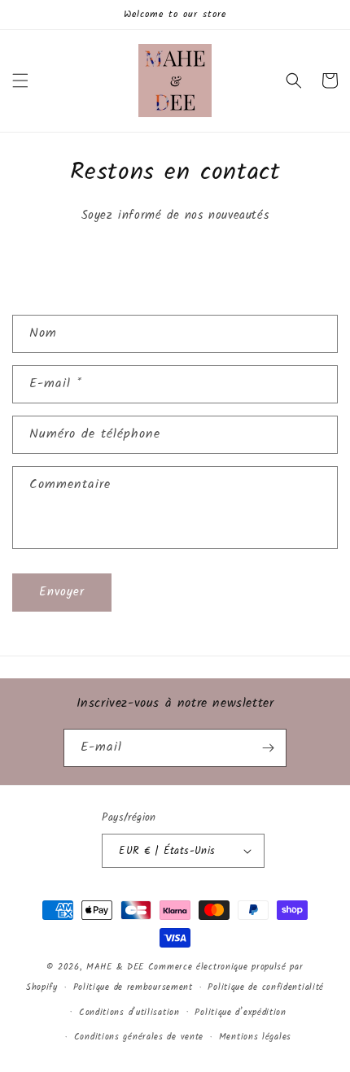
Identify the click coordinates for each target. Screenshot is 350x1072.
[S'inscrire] (268, 748)
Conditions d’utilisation (129, 1012)
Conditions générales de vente (138, 1037)
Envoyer (62, 592)
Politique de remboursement (133, 987)
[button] (20, 80)
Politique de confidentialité (266, 987)
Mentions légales (255, 1037)
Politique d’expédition (240, 1012)
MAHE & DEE (115, 967)
